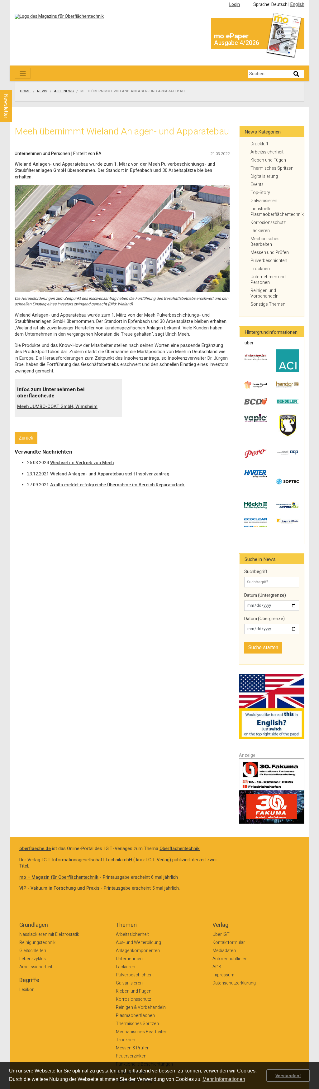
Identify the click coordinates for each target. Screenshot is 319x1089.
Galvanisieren (263, 200)
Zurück (26, 438)
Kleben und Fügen (268, 160)
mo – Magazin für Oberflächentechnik (58, 877)
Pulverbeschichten (268, 260)
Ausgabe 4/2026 (236, 42)
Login (234, 4)
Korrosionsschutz (268, 222)
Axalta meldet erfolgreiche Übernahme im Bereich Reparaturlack (117, 485)
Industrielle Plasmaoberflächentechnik (274, 212)
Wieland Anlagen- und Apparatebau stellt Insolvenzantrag (109, 474)
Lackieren (260, 230)
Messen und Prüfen (269, 252)
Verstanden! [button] (288, 1075)
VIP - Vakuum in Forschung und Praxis (59, 888)
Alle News (64, 91)
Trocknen (260, 268)
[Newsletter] (16, 84)
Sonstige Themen (267, 304)
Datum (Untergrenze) (265, 595)
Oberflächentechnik (180, 848)
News (42, 91)
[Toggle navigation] (23, 73)
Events (257, 184)
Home (25, 91)
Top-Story (260, 192)
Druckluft (259, 144)
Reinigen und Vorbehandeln (264, 293)
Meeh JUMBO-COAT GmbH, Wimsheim (57, 406)
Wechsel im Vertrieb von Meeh (82, 462)
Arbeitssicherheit (266, 152)
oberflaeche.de (35, 848)
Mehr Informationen (223, 1079)
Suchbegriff (255, 572)
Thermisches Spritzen (271, 168)
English (297, 4)
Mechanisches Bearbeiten (264, 242)
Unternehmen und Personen (268, 280)
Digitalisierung (264, 176)
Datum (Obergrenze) (264, 619)
